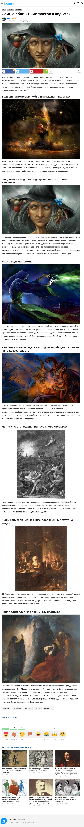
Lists (3, 9)
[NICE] (22, 734)
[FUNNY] (46, 734)
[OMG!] (54, 734)
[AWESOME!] (14, 734)
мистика (28, 708)
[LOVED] (6, 734)
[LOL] (38, 734)
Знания (18, 9)
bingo (9, 18)
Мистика (10, 9)
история (17, 708)
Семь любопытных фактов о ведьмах (36, 13)
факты (38, 708)
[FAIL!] (30, 734)
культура (6, 708)
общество (48, 708)
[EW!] (62, 734)
